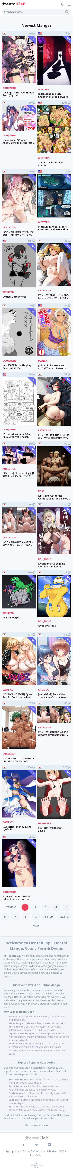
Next (36, 925)
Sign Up (9, 1151)
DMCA (62, 1151)
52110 (64, 917)
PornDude (35, 1155)
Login (18, 1151)
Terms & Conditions (34, 1151)
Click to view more (35, 1125)
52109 (49, 917)
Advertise (52, 1151)
